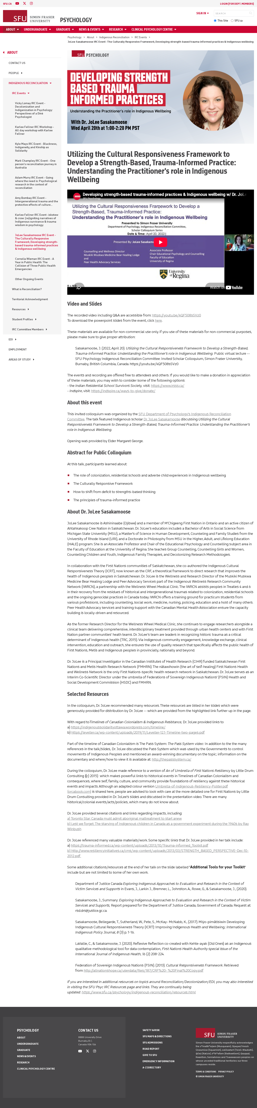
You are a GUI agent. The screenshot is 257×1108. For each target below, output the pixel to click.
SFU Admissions (152, 1042)
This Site (222, 20)
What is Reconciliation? (27, 289)
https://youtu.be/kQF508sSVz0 (176, 315)
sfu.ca (7, 3)
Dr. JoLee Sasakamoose (162, 419)
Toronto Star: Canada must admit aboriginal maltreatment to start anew (126, 818)
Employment (18, 349)
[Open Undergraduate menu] (50, 29)
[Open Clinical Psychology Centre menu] (175, 29)
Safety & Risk (151, 1030)
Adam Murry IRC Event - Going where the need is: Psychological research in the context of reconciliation (36, 183)
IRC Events (141, 37)
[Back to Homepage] (29, 16)
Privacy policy (226, 1071)
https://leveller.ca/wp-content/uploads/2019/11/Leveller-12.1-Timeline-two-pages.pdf (138, 732)
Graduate (63, 29)
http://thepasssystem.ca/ (171, 759)
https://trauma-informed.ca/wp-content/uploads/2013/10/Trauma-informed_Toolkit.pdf (139, 845)
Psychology (76, 20)
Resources (18, 309)
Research (116, 29)
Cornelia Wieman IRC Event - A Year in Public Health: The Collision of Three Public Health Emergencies (35, 264)
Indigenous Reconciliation (114, 37)
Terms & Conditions (206, 1071)
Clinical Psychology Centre (152, 29)
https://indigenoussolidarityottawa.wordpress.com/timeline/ (118, 727)
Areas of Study (20, 359)
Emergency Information (158, 1061)
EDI (11, 339)
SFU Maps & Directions (157, 1036)
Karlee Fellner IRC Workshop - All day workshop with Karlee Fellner (34, 130)
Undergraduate (35, 29)
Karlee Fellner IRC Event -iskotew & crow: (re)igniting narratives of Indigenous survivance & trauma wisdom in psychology (36, 220)
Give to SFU (150, 1055)
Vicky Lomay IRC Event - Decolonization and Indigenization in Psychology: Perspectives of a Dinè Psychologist (34, 110)
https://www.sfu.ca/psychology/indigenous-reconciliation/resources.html (139, 992)
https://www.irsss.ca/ (167, 385)
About (10, 29)
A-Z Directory (152, 1067)
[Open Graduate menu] (73, 29)
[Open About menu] (18, 29)
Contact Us (17, 63)
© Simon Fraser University (210, 1076)
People (14, 73)
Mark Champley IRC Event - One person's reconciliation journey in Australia (36, 164)
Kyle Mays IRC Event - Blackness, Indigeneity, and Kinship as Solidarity (36, 147)
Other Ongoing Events (29, 279)
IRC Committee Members (28, 329)
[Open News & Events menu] (103, 29)
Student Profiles (22, 319)
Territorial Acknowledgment (30, 299)
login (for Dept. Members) (237, 3)
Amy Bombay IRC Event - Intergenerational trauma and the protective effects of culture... (36, 201)
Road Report (151, 1048)
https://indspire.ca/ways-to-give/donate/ (123, 391)
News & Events (89, 29)
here (158, 320)
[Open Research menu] (126, 29)
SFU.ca (239, 20)
